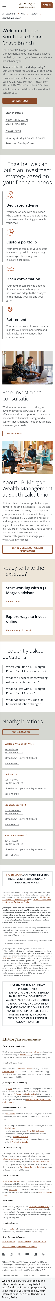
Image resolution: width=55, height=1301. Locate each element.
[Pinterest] (43, 1254)
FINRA (5, 958)
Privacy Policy (9, 1297)
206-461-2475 (12, 824)
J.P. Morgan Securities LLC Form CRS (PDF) (26, 898)
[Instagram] (11, 1254)
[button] (52, 1279)
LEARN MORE (14, 875)
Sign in (47, 5)
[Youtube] (27, 1254)
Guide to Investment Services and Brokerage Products (26, 900)
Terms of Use (28, 1275)
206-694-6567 (12, 763)
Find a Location (21, 732)
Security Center (39, 1241)
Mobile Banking (24, 1241)
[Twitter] (19, 1254)
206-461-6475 (12, 854)
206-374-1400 (12, 793)
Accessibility (44, 1275)
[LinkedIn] (35, 1254)
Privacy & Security (10, 1275)
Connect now (20, 100)
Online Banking (8, 1241)
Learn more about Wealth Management (27, 549)
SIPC (14, 958)
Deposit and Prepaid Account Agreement (19, 1246)
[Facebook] (3, 1254)
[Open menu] (7, 5)
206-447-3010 (13, 131)
